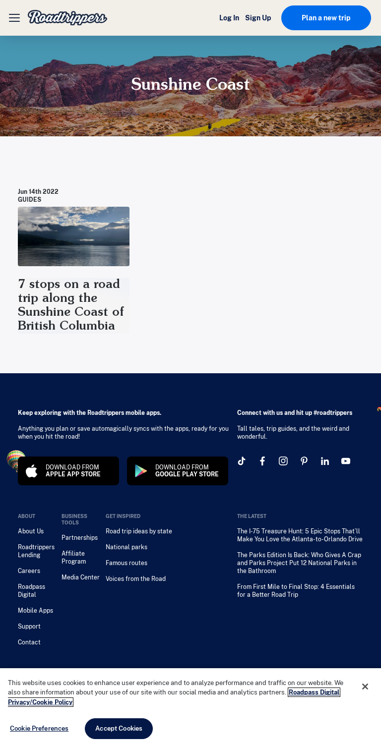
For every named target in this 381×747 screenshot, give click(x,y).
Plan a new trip (326, 18)
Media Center (81, 577)
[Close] (365, 686)
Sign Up (258, 18)
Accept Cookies (118, 728)
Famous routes (126, 563)
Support (29, 626)
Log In (229, 18)
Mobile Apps (35, 610)
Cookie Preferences (39, 728)
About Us (31, 531)
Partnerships (80, 537)
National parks (126, 547)
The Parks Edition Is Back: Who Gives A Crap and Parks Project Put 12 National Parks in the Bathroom (299, 563)
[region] (190, 707)
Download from (73, 471)
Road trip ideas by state (139, 531)
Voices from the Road (136, 578)
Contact (29, 642)
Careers (29, 571)
